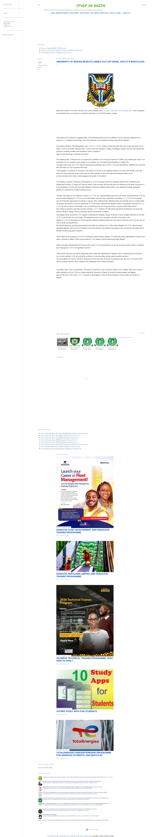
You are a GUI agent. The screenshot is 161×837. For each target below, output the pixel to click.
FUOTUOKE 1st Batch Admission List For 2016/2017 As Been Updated (66, 810)
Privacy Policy (69, 836)
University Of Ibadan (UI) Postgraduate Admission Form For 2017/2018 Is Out (70, 783)
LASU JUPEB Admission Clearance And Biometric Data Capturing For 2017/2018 (70, 816)
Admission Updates (62, 13)
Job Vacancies (84, 13)
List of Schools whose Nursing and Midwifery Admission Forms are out (64, 433)
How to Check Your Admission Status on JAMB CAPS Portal (61, 50)
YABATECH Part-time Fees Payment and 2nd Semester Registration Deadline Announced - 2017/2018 (77, 777)
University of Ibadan (95, 146)
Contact (61, 836)
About (55, 836)
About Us (113, 13)
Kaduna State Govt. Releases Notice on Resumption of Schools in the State (70, 794)
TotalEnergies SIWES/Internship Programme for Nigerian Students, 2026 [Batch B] (83, 753)
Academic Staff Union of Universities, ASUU (118, 110)
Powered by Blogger (94, 829)
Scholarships (73, 13)
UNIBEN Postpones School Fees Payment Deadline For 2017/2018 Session (67, 788)
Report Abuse (8, 35)
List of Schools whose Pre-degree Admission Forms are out (60, 435)
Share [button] (39, 58)
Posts (7, 25)
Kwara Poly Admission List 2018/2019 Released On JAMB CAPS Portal (66, 799)
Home (53, 13)
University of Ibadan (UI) (78, 110)
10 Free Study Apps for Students (76, 711)
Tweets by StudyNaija (45, 767)
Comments (9, 26)
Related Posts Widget (141, 333)
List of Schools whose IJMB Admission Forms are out (58, 440)
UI (38, 69)
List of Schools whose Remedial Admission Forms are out (60, 438)
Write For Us (104, 13)
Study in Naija (90, 5)
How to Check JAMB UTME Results (53, 48)
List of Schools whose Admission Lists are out (56, 52)
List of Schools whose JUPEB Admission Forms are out (59, 442)
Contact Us (126, 13)
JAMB (39, 67)
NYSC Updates (94, 13)
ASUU (95, 209)
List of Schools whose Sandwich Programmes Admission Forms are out (64, 444)
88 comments (63, 714)
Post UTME (93, 196)
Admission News (43, 65)
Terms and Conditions (82, 836)
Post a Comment (64, 535)
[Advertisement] (91, 26)
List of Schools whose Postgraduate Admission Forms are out (61, 449)
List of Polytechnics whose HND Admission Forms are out (60, 446)
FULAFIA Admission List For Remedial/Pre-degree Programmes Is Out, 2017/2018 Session (73, 805)
